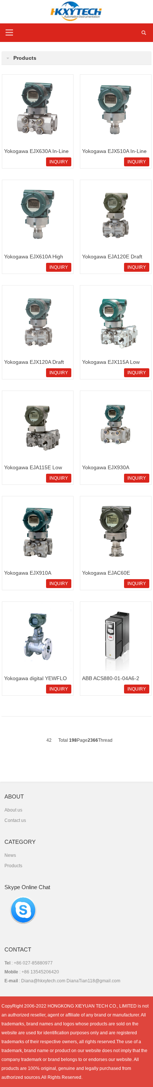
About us (13, 810)
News (10, 855)
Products (13, 865)
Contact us (15, 820)
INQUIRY (58, 161)
